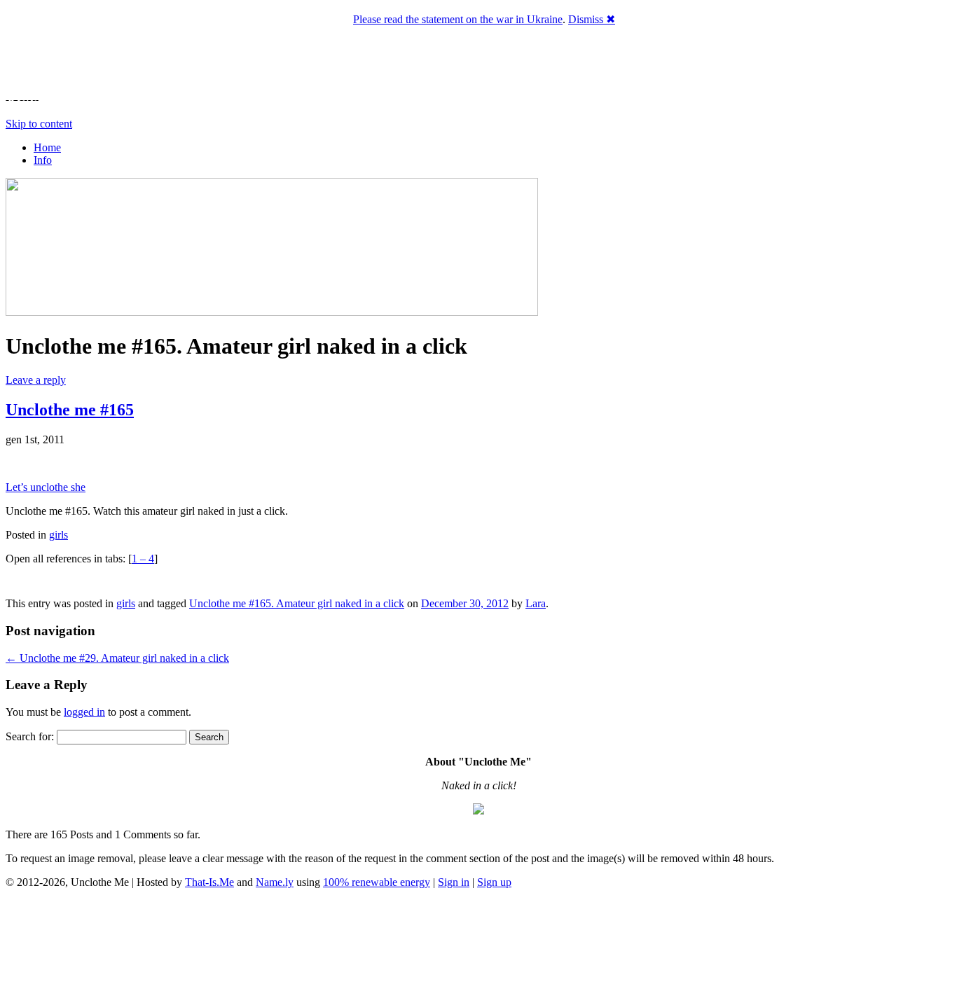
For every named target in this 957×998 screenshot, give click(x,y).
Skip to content (39, 124)
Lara (535, 603)
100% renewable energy (376, 882)
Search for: (30, 736)
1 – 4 (143, 558)
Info (43, 160)
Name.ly (275, 882)
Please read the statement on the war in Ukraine (458, 19)
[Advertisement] (478, 945)
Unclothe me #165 (70, 410)
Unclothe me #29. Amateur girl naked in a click (117, 658)
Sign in (453, 882)
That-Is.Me (209, 882)
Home (47, 147)
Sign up (494, 882)
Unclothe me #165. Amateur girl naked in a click (296, 603)
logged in (84, 712)
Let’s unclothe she (45, 487)
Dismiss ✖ (591, 19)
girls (58, 535)
